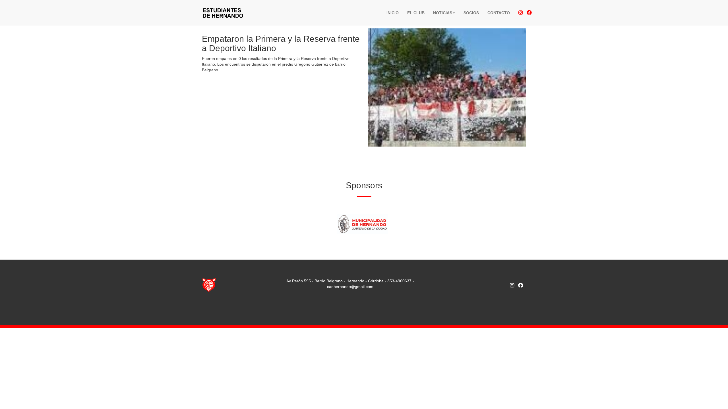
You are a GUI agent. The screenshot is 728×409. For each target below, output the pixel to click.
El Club (416, 13)
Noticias (442, 13)
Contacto (498, 13)
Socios (471, 13)
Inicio (392, 13)
